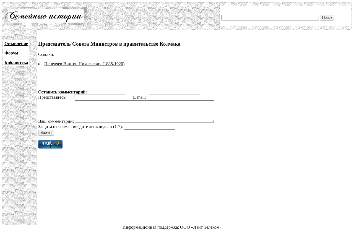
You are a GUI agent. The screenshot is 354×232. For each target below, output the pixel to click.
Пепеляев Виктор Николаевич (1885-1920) (84, 63)
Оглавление (16, 43)
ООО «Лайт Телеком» (201, 227)
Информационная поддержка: (151, 227)
